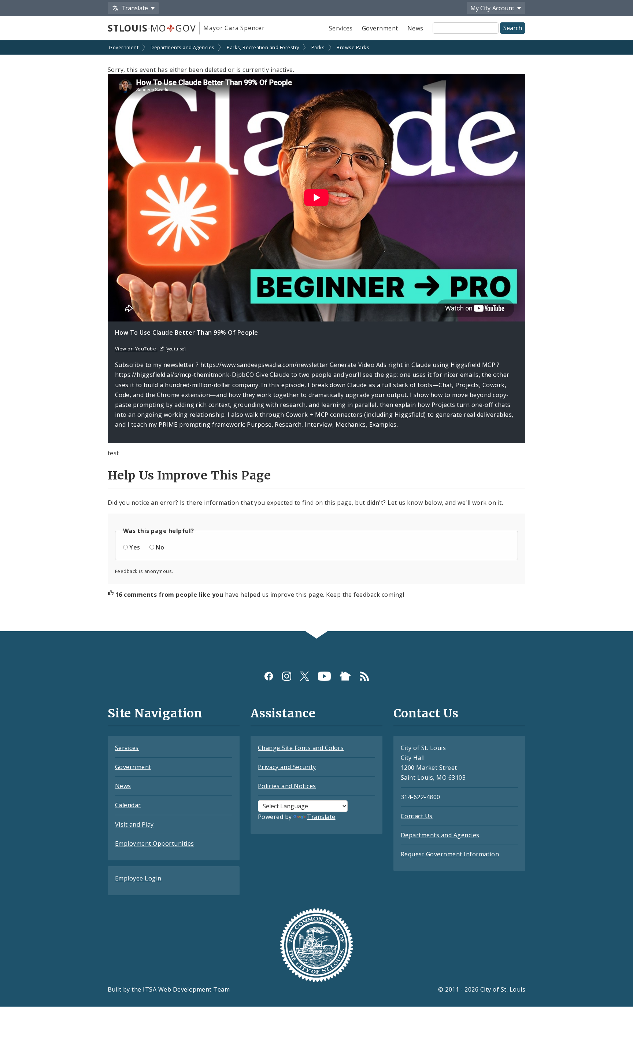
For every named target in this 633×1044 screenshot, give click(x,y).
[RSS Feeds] (364, 676)
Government (380, 28)
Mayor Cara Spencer (233, 28)
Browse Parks (353, 47)
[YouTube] (324, 676)
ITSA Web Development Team (186, 989)
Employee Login (138, 878)
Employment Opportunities (154, 843)
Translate (321, 817)
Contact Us (417, 816)
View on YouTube (136, 348)
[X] (304, 676)
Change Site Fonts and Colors (301, 748)
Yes (134, 547)
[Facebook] (268, 676)
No (160, 547)
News (415, 28)
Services (341, 28)
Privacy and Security (287, 767)
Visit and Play (134, 824)
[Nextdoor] (345, 676)
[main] (316, 336)
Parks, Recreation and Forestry (263, 47)
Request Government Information (450, 854)
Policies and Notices (287, 786)
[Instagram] (286, 676)
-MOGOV (152, 28)
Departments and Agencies (183, 47)
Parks (318, 47)
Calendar (128, 805)
